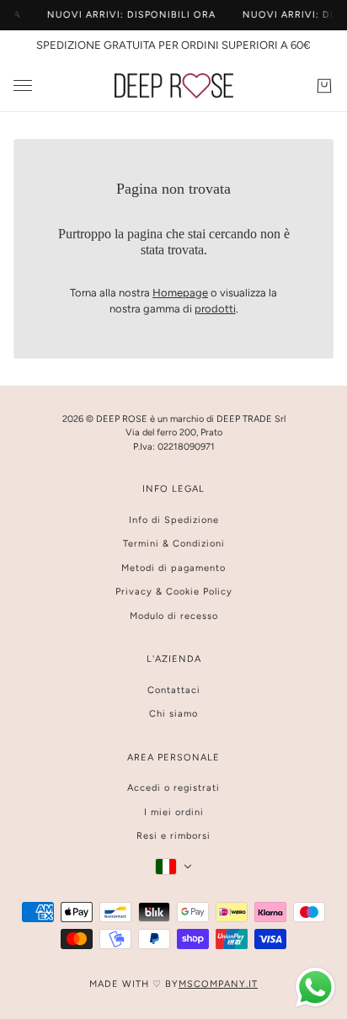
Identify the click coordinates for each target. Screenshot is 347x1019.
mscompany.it (218, 984)
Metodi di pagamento (173, 568)
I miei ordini (174, 812)
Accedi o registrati (173, 787)
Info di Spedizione (174, 520)
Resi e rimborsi (173, 835)
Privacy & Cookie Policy (173, 591)
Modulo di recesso (174, 616)
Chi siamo (173, 713)
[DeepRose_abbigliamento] (174, 86)
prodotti (215, 308)
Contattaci (173, 690)
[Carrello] (324, 86)
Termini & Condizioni (174, 543)
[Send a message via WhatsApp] (315, 987)
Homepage (180, 292)
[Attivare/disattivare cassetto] (22, 85)
